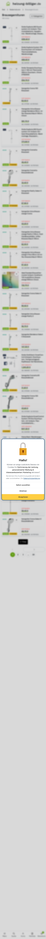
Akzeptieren (23, 497)
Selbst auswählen (23, 485)
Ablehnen (23, 491)
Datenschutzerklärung (31, 478)
